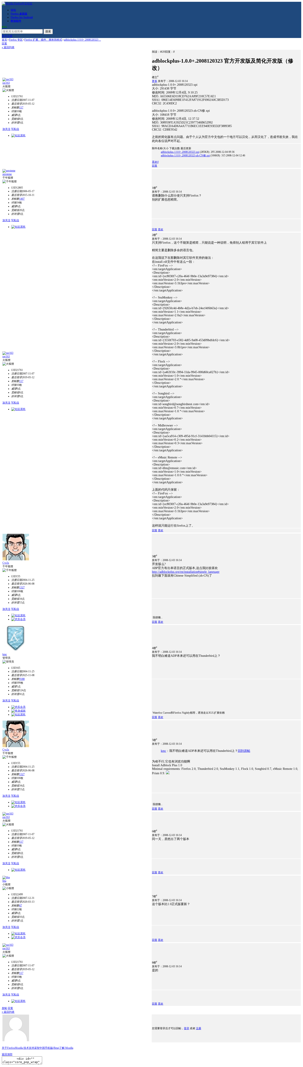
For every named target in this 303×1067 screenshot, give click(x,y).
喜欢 (160, 229)
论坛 (13, 10)
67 (20, 905)
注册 (9, 36)
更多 (154, 81)
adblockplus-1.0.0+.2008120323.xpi (180, 151)
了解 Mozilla (66, 1047)
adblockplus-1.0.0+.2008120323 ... (82, 39)
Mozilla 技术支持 (24, 1047)
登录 (4, 36)
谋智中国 (39, 1047)
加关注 (6, 129)
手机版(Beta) (52, 1047)
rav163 (6, 82)
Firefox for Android (22, 17)
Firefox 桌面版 (19, 13)
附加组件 (16, 20)
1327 (22, 587)
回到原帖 (244, 750)
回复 (4, 43)
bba (4, 880)
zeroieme (7, 174)
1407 (22, 198)
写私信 (15, 129)
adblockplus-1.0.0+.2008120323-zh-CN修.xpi (185, 155)
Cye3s (5, 562)
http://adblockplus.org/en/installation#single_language (185, 571)
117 (21, 107)
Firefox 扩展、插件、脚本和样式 (43, 39)
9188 (22, 679)
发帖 (4, 1008)
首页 (4, 39)
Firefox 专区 (16, 39)
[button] (155, 161)
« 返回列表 (8, 47)
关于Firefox (8, 1047)
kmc (4, 654)
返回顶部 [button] (7, 1054)
